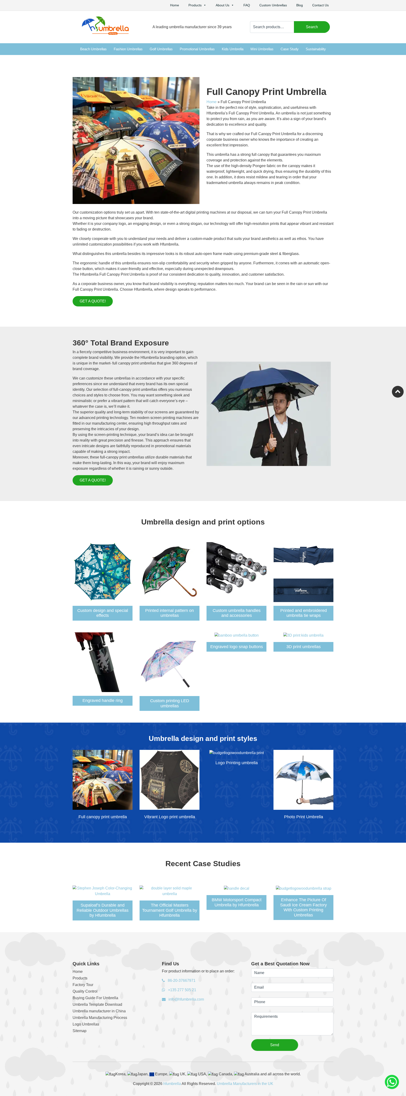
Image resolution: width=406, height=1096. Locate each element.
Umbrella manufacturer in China (99, 1011)
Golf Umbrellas (161, 49)
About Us (222, 5)
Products (195, 5)
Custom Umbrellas (273, 5)
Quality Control (85, 991)
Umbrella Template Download (97, 1004)
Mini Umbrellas (261, 49)
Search (312, 27)
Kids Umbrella (232, 49)
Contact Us (320, 5)
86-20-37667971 (181, 980)
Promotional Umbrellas (197, 49)
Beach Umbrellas (93, 49)
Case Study (290, 49)
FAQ (246, 5)
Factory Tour (83, 985)
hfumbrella (172, 1084)
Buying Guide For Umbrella (95, 998)
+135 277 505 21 (181, 990)
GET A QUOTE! (93, 301)
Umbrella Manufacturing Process (100, 1018)
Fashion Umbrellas (128, 49)
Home (174, 5)
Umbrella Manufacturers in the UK (245, 1084)
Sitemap (79, 1031)
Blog (299, 5)
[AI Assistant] (392, 1082)
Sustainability (316, 49)
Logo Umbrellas (86, 1024)
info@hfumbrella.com (186, 999)
